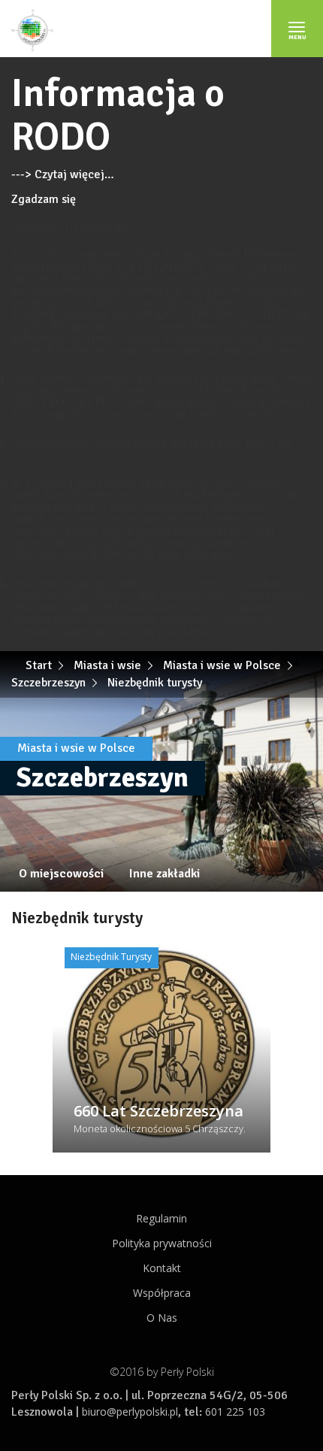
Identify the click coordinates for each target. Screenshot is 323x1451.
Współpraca (162, 1293)
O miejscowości (61, 873)
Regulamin (161, 1218)
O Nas (161, 1317)
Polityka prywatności (162, 1243)
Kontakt (162, 1268)
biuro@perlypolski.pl (130, 1411)
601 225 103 (235, 1411)
